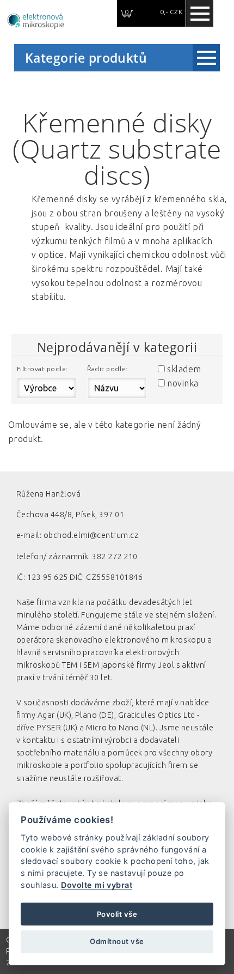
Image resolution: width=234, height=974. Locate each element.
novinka (182, 383)
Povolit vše (117, 914)
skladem (184, 369)
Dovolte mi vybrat (96, 885)
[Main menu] (199, 13)
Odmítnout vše (117, 941)
